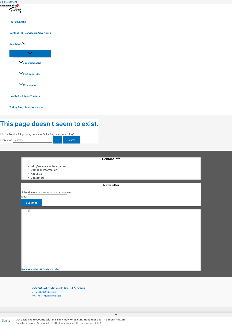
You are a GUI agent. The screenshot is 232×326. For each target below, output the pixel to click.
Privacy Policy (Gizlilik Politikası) (47, 296)
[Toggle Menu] (30, 53)
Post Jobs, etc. (31, 73)
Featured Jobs (17, 21)
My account (30, 85)
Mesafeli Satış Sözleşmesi (44, 292)
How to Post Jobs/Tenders (24, 96)
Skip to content (8, 1)
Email (24, 196)
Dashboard (15, 43)
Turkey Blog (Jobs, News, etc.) (26, 107)
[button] (24, 44)
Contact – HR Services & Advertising (30, 32)
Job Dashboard (32, 62)
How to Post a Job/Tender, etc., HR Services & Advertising (58, 288)
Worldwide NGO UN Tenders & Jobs (40, 269)
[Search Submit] (57, 140)
